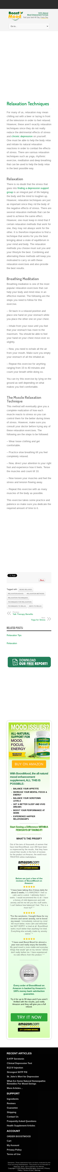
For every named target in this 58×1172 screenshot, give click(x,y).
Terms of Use (14, 1154)
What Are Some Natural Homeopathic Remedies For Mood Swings (26, 1082)
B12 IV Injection (15, 1067)
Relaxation (12, 643)
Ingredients (13, 1099)
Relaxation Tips (14, 635)
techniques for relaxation (19, 602)
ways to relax (35, 606)
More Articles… (15, 1088)
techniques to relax (17, 606)
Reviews (11, 1103)
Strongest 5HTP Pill (17, 1072)
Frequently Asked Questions (21, 1121)
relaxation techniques (18, 598)
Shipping (11, 1112)
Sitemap (37, 1170)
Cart (9, 1141)
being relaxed (25, 589)
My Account (13, 1145)
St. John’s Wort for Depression (23, 1076)
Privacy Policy (14, 1149)
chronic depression (22, 136)
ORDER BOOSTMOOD (19, 1136)
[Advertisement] (29, 65)
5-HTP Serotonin (15, 1058)
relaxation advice (15, 593)
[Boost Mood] (28, 19)
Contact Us (12, 1116)
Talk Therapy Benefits (23, 613)
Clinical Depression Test (19, 1063)
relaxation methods (35, 593)
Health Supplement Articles (21, 1125)
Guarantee (12, 1108)
